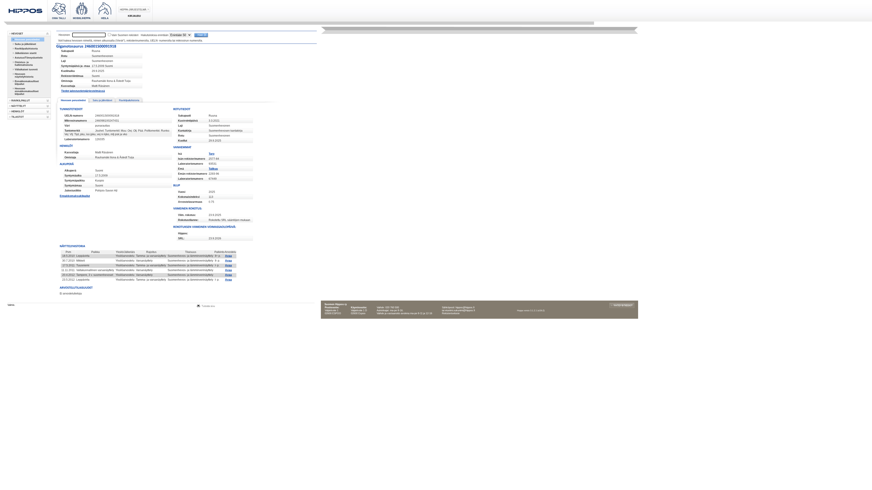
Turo (211, 153)
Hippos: (183, 233)
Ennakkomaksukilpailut (75, 196)
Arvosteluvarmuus (190, 201)
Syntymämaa (73, 185)
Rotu (64, 56)
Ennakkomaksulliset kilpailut (27, 82)
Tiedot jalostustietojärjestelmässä (83, 91)
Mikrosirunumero (75, 120)
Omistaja (67, 81)
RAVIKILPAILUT (20, 100)
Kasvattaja (68, 86)
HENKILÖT (17, 111)
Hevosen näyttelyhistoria (24, 75)
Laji (63, 61)
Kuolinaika (68, 71)
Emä (181, 168)
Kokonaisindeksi (189, 196)
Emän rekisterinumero (192, 173)
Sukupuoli (67, 51)
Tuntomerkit (72, 130)
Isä (180, 153)
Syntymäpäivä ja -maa (75, 66)
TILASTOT (17, 116)
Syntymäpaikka (74, 180)
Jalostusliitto (72, 190)
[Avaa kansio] (47, 33)
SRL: (181, 238)
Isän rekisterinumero (191, 158)
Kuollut (182, 140)
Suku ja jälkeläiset (25, 44)
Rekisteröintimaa (72, 76)
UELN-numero (73, 115)
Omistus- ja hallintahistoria (24, 63)
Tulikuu (213, 168)
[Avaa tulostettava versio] (206, 305)
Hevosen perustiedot (27, 39)
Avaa (228, 255)
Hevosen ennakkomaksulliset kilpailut (27, 91)
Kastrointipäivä (188, 120)
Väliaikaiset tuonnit (26, 69)
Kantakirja (184, 130)
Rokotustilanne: (188, 220)
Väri (67, 125)
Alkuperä (70, 170)
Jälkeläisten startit (26, 53)
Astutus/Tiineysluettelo (29, 57)
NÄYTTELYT (18, 106)
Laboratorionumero (76, 139)
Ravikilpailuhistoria (26, 48)
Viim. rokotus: (187, 215)
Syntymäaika (73, 175)
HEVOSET (17, 33)
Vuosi (181, 192)
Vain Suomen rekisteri (125, 35)
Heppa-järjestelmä (133, 9)
